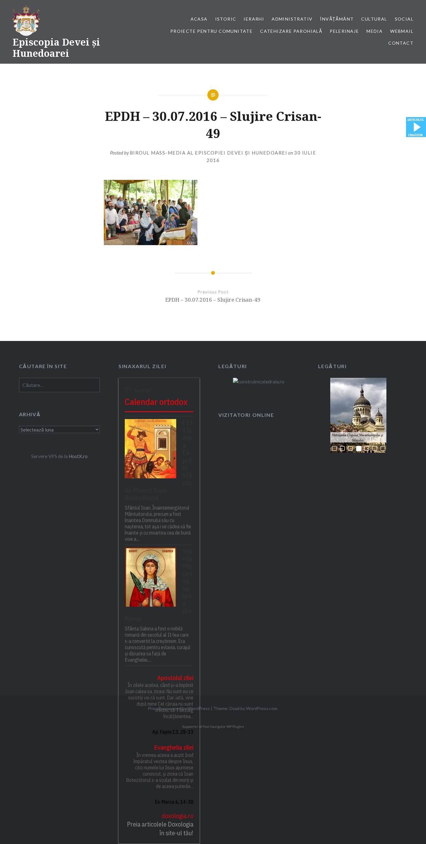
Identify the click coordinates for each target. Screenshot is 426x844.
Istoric (225, 19)
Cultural (374, 19)
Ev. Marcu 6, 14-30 (174, 802)
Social (404, 19)
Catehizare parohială (291, 31)
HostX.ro (78, 456)
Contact (401, 43)
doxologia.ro (177, 816)
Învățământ (337, 19)
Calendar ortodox (156, 401)
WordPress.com (261, 708)
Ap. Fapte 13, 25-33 (172, 732)
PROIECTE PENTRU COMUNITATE (211, 31)
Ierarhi (254, 19)
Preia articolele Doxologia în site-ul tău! (160, 828)
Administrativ (292, 19)
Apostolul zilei (175, 678)
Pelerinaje (344, 31)
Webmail (402, 31)
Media (374, 31)
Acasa (199, 19)
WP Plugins (235, 726)
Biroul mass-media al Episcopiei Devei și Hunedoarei (209, 152)
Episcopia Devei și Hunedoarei (56, 48)
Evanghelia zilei (173, 747)
